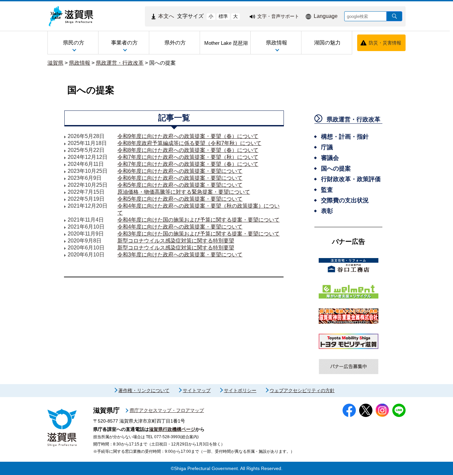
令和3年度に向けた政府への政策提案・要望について (179, 254)
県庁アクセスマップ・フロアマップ (167, 410)
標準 (223, 16)
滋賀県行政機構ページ (172, 429)
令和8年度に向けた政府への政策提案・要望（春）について (187, 150)
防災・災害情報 (385, 42)
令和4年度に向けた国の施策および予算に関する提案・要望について (198, 220)
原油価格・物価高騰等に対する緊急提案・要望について (183, 192)
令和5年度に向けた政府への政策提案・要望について (179, 185)
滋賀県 (55, 63)
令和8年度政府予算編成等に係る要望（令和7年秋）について (189, 143)
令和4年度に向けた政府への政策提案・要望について (179, 227)
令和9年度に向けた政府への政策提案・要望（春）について (187, 136)
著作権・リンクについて (143, 390)
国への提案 (162, 63)
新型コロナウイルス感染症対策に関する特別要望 (175, 240)
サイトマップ (197, 390)
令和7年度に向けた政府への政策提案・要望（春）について (187, 164)
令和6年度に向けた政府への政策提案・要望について (179, 171)
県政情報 (79, 63)
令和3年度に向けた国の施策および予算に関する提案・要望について (198, 234)
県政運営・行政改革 (120, 63)
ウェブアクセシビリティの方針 (302, 390)
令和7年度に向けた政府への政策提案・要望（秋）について (187, 157)
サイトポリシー (240, 390)
